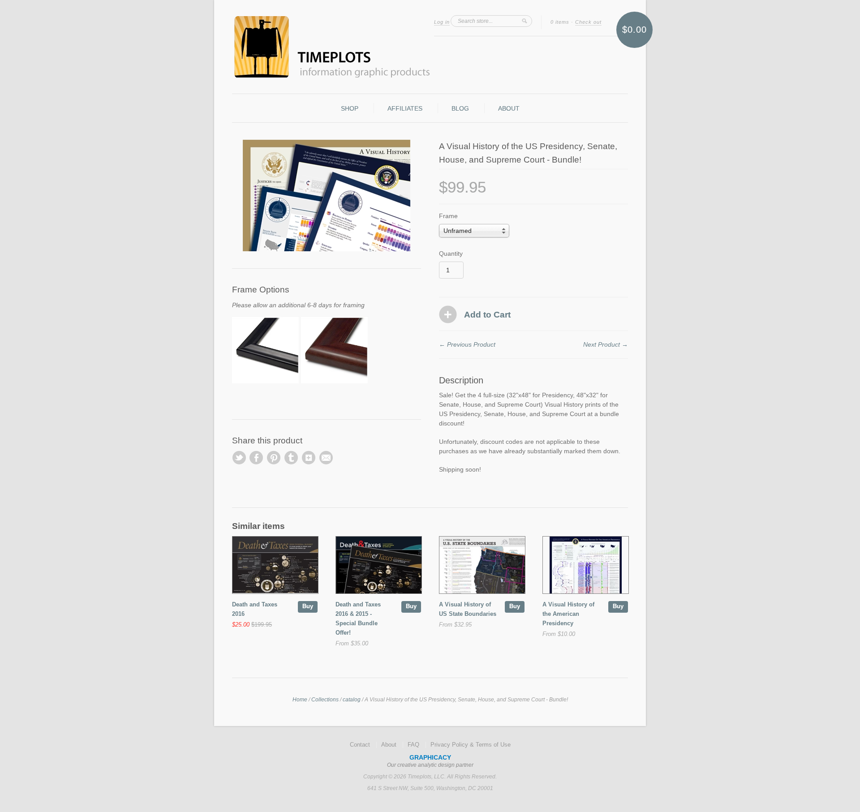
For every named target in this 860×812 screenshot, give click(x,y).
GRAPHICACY (430, 757)
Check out (588, 22)
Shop (349, 108)
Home (299, 699)
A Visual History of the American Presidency (568, 614)
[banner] (430, 46)
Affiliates (404, 108)
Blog (460, 108)
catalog (352, 699)
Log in (442, 22)
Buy (307, 606)
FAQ (413, 745)
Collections (325, 699)
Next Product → (605, 344)
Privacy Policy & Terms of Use (470, 745)
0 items (559, 22)
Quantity (451, 253)
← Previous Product (467, 344)
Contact (360, 745)
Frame (448, 216)
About (509, 108)
